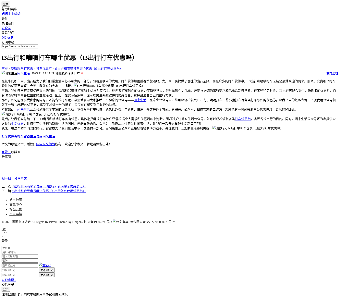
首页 (5, 68)
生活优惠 (17, 123)
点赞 (6, 152)
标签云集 (15, 209)
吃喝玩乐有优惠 (22, 68)
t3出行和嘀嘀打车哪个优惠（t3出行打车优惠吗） (89, 68)
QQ (4, 229)
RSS (4, 232)
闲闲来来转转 (11, 14)
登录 (5, 4)
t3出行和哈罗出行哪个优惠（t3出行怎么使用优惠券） (49, 191)
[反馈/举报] (22, 152)
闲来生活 (23, 73)
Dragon (77, 222)
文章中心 (15, 204)
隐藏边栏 (332, 73)
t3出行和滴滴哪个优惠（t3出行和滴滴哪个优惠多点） (49, 186)
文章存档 (15, 214)
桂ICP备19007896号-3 (97, 222)
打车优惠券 (44, 68)
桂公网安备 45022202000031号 (150, 222)
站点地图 (15, 200)
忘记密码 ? (9, 280)
